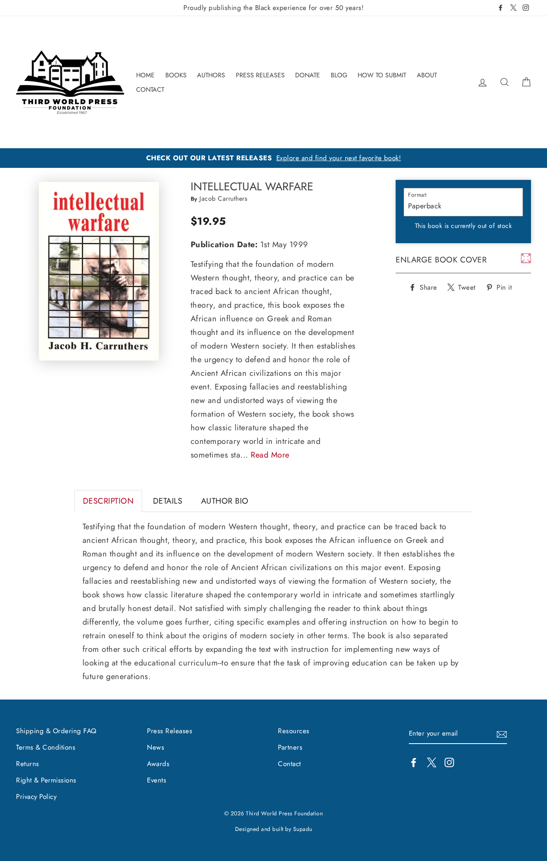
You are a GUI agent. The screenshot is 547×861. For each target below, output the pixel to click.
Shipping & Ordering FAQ (56, 731)
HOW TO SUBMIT (382, 75)
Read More (270, 455)
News (155, 747)
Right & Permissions (46, 780)
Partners (290, 747)
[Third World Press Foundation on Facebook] (413, 762)
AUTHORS (211, 75)
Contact (289, 763)
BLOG (339, 75)
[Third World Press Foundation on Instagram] (449, 762)
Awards (158, 763)
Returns (27, 763)
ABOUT (427, 75)
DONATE (307, 75)
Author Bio (225, 501)
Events (156, 780)
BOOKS (176, 75)
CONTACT (150, 89)
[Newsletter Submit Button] (502, 733)
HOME (145, 75)
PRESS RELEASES (260, 75)
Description (108, 501)
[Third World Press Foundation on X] (431, 762)
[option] (273, 158)
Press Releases (169, 731)
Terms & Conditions (45, 747)
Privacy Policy (36, 796)
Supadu (302, 829)
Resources (294, 731)
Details (168, 501)
